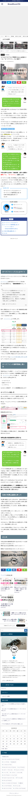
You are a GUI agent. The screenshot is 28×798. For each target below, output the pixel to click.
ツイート (3, 688)
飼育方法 (5, 756)
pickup (8, 54)
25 (10, 743)
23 (3, 743)
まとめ (5, 233)
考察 (21, 783)
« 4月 (2, 748)
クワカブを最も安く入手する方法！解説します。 (13, 723)
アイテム (19, 777)
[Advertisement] (14, 21)
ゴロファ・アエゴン (7, 769)
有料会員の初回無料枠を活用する (11, 228)
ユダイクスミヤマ (7, 788)
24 (6, 743)
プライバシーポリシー (14, 793)
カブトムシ (17, 785)
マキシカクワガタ (7, 780)
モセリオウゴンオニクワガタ (9, 767)
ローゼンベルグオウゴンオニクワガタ (11, 759)
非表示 (11, 219)
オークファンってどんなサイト (10, 222)
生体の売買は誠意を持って (9, 231)
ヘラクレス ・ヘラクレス (16, 772)
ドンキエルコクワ (7, 764)
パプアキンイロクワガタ (20, 788)
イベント (5, 772)
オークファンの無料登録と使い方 (11, 224)
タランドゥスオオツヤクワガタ (10, 783)
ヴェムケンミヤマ (19, 769)
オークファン (4, 281)
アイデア (2, 54)
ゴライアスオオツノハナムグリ (10, 775)
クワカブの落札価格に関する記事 (18, 356)
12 (14, 738)
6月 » (6, 748)
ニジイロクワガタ (7, 785)
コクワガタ (21, 767)
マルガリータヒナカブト (8, 777)
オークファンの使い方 (9, 226)
